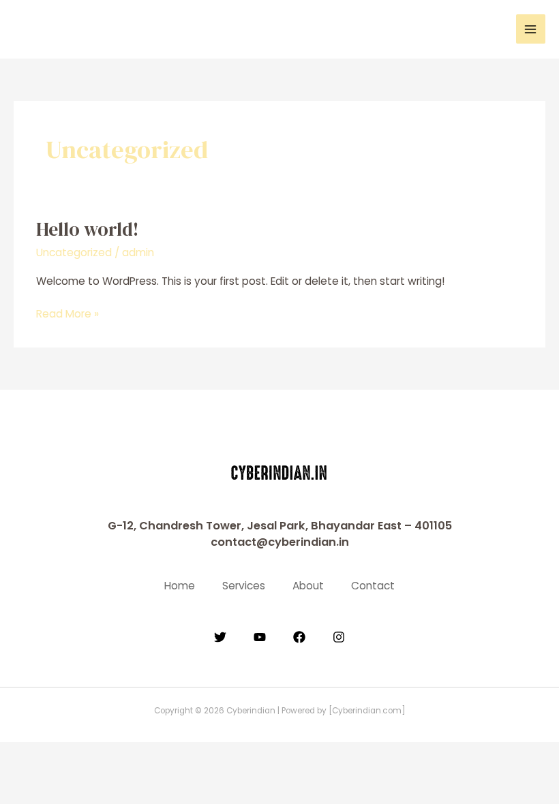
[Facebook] (299, 637)
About (308, 585)
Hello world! (87, 229)
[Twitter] (220, 637)
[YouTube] (260, 637)
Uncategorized (74, 252)
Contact (373, 585)
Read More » (67, 313)
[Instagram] (339, 637)
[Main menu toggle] (530, 29)
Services (243, 585)
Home (179, 585)
